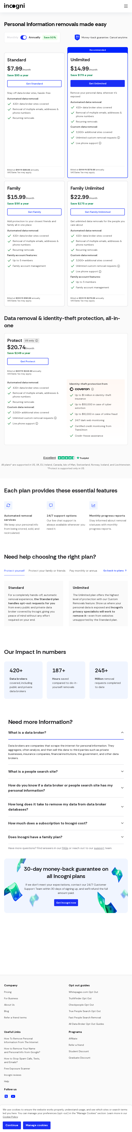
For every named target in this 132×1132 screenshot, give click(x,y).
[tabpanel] (66, 603)
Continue (12, 1125)
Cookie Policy (10, 1116)
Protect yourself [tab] (14, 570)
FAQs (65, 848)
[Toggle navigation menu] (126, 6)
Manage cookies (37, 1125)
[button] (34, 72)
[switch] (23, 37)
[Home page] (14, 6)
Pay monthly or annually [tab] (85, 570)
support (99, 848)
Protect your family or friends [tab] (47, 570)
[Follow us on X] (6, 1096)
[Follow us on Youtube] (13, 1096)
